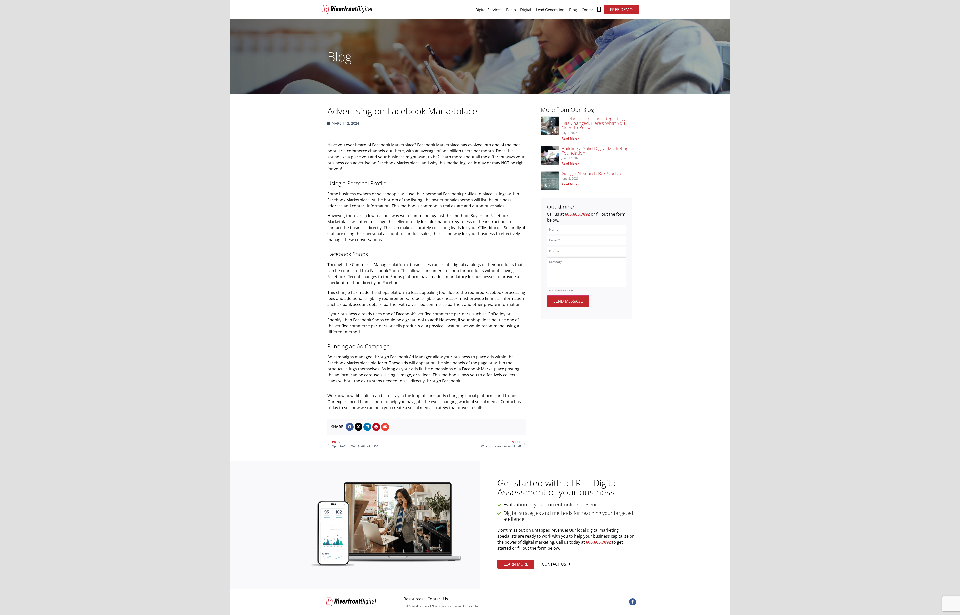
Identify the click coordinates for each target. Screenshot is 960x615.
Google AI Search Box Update (592, 173)
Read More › (570, 138)
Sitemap (458, 606)
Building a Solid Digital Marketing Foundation (595, 150)
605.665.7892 (577, 214)
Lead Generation (550, 9)
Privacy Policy (471, 606)
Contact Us (438, 599)
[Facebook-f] (632, 601)
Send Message (568, 301)
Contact (588, 9)
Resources (414, 599)
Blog (573, 9)
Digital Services (489, 9)
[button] (350, 427)
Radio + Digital (518, 9)
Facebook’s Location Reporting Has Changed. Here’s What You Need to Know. (593, 123)
